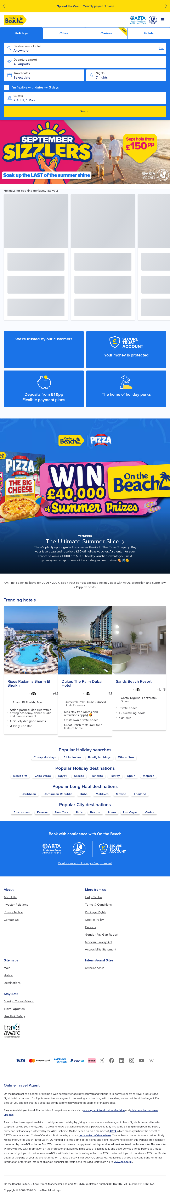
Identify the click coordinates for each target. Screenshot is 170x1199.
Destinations (12, 982)
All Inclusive (72, 757)
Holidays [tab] (21, 33)
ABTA (113, 1131)
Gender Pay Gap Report (101, 934)
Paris (79, 812)
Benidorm (20, 775)
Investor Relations (16, 904)
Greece (79, 775)
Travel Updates (14, 1008)
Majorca (148, 775)
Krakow (42, 812)
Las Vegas (130, 812)
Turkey (115, 775)
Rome (112, 812)
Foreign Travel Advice (19, 1001)
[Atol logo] (79, 849)
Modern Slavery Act (98, 942)
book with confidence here (95, 1135)
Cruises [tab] (114, 31)
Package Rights (95, 912)
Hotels (8, 975)
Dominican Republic (58, 794)
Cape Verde (43, 775)
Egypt (62, 775)
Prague (95, 812)
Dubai (84, 794)
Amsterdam (21, 812)
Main (7, 967)
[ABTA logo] (138, 20)
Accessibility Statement (100, 949)
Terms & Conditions (98, 904)
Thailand (140, 794)
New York (61, 812)
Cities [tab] (64, 33)
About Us (10, 897)
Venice (149, 812)
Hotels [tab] (149, 33)
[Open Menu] (162, 19)
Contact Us (11, 919)
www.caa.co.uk (123, 1161)
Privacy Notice (13, 912)
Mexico (121, 794)
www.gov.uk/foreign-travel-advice (104, 1110)
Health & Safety (14, 1016)
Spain (131, 775)
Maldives (102, 794)
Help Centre (93, 897)
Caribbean (29, 794)
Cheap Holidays (45, 757)
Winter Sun (126, 757)
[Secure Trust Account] (112, 849)
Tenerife (97, 775)
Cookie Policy (94, 919)
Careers (90, 927)
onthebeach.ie (94, 967)
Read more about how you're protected (85, 863)
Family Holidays (99, 757)
